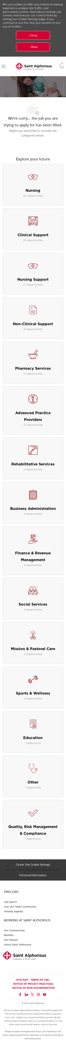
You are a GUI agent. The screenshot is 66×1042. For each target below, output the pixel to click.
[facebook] (20, 994)
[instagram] (38, 994)
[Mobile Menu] (3, 66)
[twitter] (32, 994)
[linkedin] (26, 994)
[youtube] (44, 994)
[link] (34, 66)
